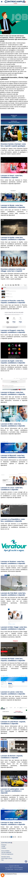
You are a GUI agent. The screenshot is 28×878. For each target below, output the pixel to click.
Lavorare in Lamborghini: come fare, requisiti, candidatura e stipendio (12, 791)
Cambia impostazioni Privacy (10, 873)
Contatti (3, 846)
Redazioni (3, 844)
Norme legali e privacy (6, 858)
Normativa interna (5, 856)
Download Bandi (14, 116)
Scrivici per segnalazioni (7, 854)
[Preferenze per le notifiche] (2, 875)
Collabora (3, 848)
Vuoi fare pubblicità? (6, 852)
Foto (2, 860)
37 (18, 836)
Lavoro (15, 3)
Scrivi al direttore (5, 850)
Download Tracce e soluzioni (13, 122)
